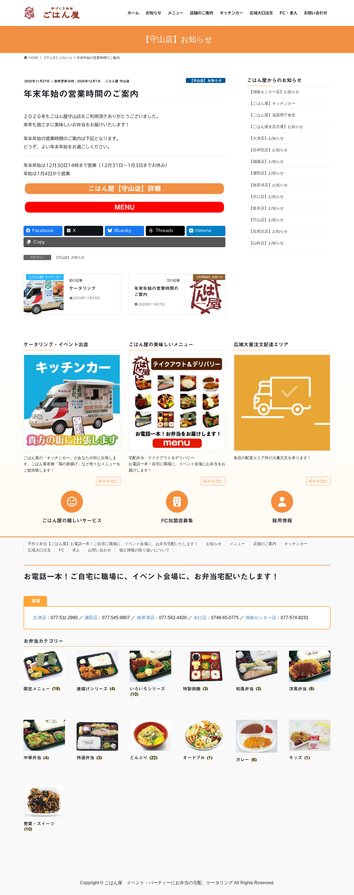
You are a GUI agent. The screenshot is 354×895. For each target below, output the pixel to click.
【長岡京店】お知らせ (268, 231)
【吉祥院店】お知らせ (268, 150)
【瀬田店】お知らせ (266, 173)
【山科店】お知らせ (266, 243)
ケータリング (82, 288)
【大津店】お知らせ (266, 138)
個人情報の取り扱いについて (144, 550)
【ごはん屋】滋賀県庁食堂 (272, 115)
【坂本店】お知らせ (266, 208)
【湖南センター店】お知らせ (274, 92)
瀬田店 (91, 617)
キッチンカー (296, 543)
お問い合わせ (99, 550)
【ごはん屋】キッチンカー (272, 103)
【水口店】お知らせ (266, 196)
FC (61, 550)
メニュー (237, 543)
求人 (76, 550)
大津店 (39, 617)
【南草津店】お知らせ (268, 185)
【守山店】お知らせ (205, 80)
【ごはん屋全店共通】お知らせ (276, 126)
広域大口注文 (39, 550)
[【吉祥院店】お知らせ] (205, 294)
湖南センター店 (260, 617)
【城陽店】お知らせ (266, 161)
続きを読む (108, 481)
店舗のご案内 (264, 543)
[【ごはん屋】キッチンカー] (44, 287)
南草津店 (146, 617)
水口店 (200, 617)
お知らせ (214, 543)
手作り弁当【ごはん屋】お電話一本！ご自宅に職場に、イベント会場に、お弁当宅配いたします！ (113, 543)
